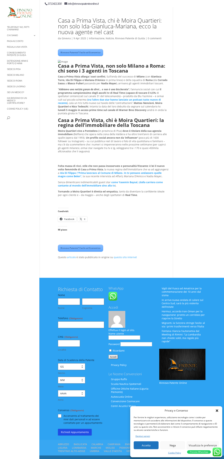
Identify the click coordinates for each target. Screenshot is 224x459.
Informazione (96, 38)
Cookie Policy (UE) (17, 109)
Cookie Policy (174, 452)
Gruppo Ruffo (119, 379)
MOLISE (110, 447)
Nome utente (116, 333)
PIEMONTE (125, 447)
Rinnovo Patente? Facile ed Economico (80, 52)
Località (62, 349)
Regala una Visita (17, 47)
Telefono (70, 318)
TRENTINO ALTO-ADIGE (71, 451)
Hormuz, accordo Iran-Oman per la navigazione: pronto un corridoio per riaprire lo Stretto (183, 315)
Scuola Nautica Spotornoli (126, 384)
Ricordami (118, 350)
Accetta (146, 445)
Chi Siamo (12, 35)
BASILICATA (80, 444)
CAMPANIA (114, 444)
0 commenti (155, 38)
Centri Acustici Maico (123, 406)
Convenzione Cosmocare (125, 401)
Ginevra (66, 38)
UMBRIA (94, 451)
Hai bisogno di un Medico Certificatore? (17, 100)
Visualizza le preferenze (203, 445)
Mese (61, 386)
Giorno (61, 373)
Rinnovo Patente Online (173, 383)
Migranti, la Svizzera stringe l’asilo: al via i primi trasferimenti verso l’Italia (183, 324)
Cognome (87, 308)
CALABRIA (97, 444)
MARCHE (96, 447)
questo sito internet (125, 257)
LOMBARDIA (79, 447)
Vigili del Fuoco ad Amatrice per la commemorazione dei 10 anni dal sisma (182, 292)
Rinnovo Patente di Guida (130, 38)
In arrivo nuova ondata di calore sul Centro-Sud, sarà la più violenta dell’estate (182, 303)
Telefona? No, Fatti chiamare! (18, 28)
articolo (71, 257)
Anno (61, 399)
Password (114, 344)
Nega (173, 445)
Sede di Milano (15, 75)
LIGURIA (62, 447)
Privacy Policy (119, 365)
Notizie (110, 38)
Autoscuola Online (121, 396)
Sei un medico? (15, 92)
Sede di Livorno (16, 86)
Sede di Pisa (14, 69)
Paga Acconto (15, 41)
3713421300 (55, 3)
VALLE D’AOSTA (113, 451)
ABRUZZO (63, 444)
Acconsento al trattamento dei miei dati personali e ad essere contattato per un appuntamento (83, 419)
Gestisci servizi (142, 436)
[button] (217, 410)
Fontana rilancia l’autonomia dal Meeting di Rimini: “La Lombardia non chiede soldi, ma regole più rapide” (181, 336)
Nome (61, 308)
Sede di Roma (14, 81)
